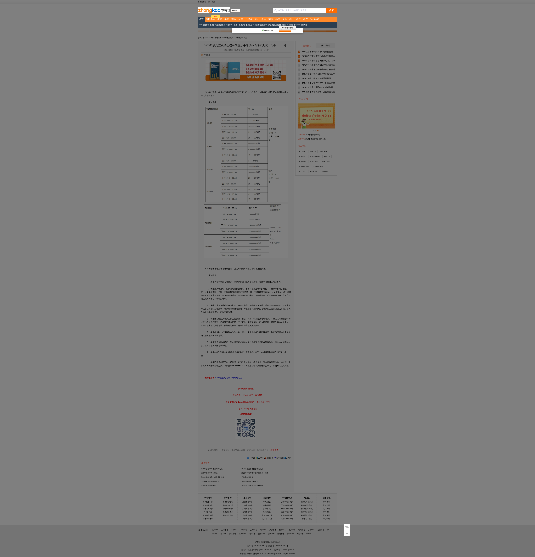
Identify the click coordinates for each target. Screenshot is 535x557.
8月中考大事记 (287, 28)
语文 (257, 19)
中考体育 (256, 25)
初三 (305, 19)
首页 (201, 19)
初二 (298, 19)
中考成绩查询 (204, 25)
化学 (284, 19)
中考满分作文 (292, 25)
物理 (277, 19)
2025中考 (314, 19)
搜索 (331, 10)
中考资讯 (242, 25)
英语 (270, 19)
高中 (233, 19)
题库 (240, 19)
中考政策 (249, 25)
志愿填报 (263, 25)
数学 (264, 19)
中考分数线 (214, 25)
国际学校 (210, 19)
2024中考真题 (281, 25)
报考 (219, 19)
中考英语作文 (302, 25)
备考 (226, 19)
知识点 (248, 19)
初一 (291, 19)
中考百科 (229, 25)
